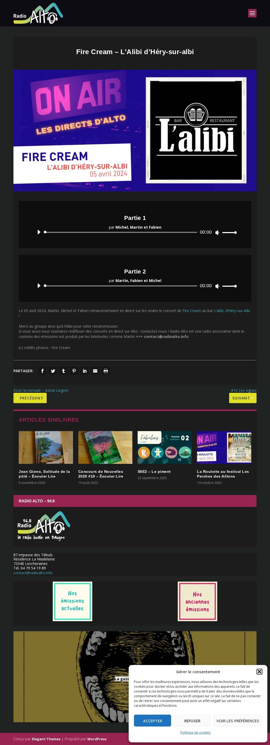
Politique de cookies (195, 732)
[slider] (228, 232)
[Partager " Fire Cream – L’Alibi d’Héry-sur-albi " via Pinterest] (74, 371)
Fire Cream (191, 310)
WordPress (97, 739)
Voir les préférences (237, 720)
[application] (135, 232)
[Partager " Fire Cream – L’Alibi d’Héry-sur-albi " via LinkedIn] (84, 371)
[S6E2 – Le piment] (165, 447)
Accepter (152, 720)
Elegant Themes (46, 739)
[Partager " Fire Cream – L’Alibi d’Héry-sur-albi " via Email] (95, 371)
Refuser (192, 720)
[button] (259, 671)
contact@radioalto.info (32, 572)
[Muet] (217, 232)
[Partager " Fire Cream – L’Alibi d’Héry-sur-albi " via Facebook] (42, 371)
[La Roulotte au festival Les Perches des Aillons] (224, 447)
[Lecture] (39, 232)
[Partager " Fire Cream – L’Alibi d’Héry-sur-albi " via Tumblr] (63, 371)
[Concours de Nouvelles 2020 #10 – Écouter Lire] (105, 447)
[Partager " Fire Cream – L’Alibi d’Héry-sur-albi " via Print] (105, 371)
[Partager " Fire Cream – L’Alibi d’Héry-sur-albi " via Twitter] (53, 371)
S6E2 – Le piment (154, 471)
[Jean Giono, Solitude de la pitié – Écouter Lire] (46, 447)
